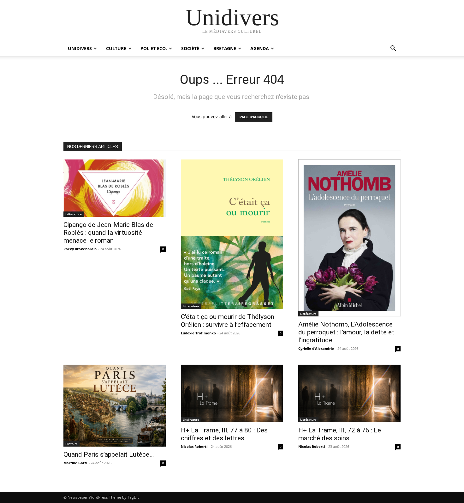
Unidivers (80, 48)
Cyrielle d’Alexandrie (316, 348)
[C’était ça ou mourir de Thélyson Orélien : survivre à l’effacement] (232, 234)
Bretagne (224, 48)
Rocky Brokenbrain (80, 248)
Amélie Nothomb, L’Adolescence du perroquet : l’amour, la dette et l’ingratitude (346, 332)
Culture (116, 48)
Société (190, 48)
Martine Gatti (75, 462)
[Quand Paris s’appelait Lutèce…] (114, 405)
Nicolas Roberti (194, 446)
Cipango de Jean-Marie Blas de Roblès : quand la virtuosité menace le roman (108, 232)
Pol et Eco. (153, 48)
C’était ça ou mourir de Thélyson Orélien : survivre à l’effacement (227, 320)
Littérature (73, 214)
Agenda (259, 48)
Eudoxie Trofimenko (198, 333)
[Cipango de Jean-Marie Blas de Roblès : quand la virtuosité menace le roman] (114, 188)
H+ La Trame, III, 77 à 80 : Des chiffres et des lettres (224, 434)
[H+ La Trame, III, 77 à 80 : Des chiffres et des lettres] (232, 393)
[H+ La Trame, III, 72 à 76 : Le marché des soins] (349, 393)
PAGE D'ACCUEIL (254, 117)
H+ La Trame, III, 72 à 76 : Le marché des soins (339, 434)
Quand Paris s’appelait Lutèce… (108, 454)
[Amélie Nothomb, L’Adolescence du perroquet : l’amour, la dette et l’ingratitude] (349, 237)
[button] (393, 49)
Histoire (71, 444)
